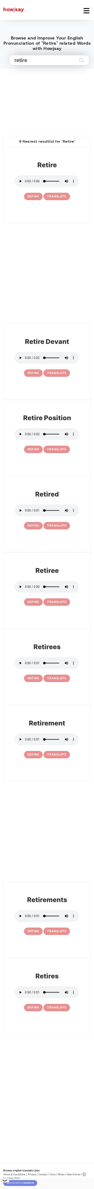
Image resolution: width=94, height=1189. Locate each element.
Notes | (62, 1174)
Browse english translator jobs (21, 1170)
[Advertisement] (47, 97)
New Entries (73, 1174)
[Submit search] (81, 60)
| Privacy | (32, 1174)
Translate (56, 196)
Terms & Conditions (14, 1174)
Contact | (43, 1174)
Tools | (53, 1174)
